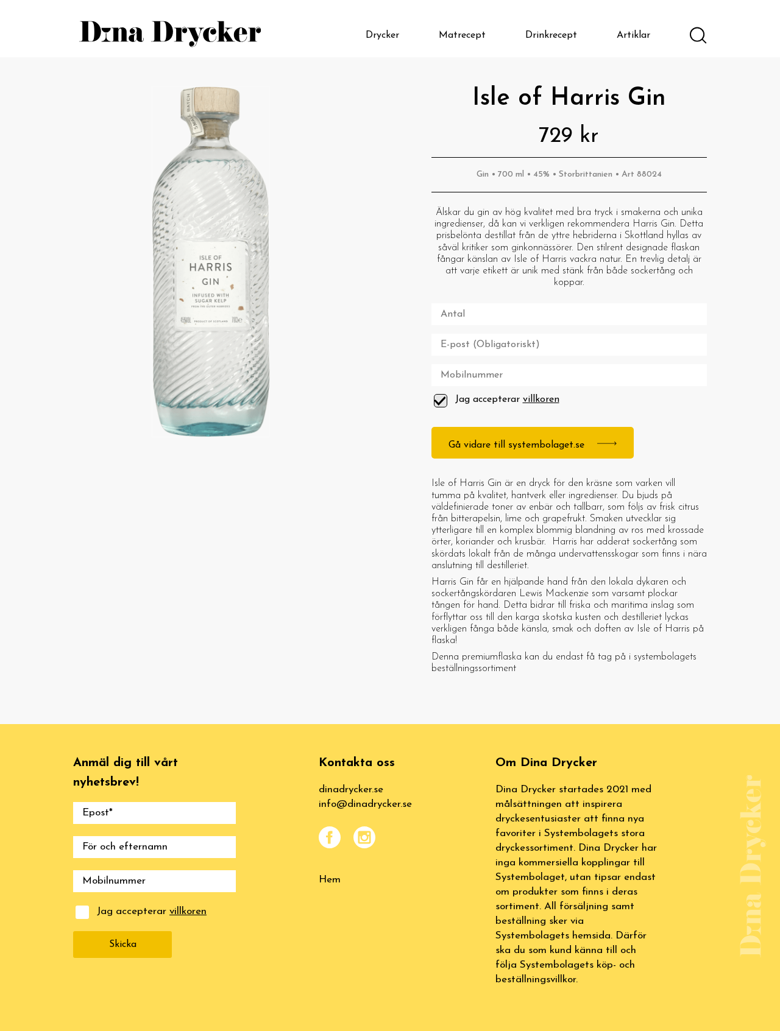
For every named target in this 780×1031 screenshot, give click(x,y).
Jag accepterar (507, 399)
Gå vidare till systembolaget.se (517, 445)
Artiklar (633, 35)
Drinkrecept (551, 35)
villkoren (541, 399)
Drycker (382, 35)
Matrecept (462, 35)
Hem (330, 879)
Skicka (122, 944)
